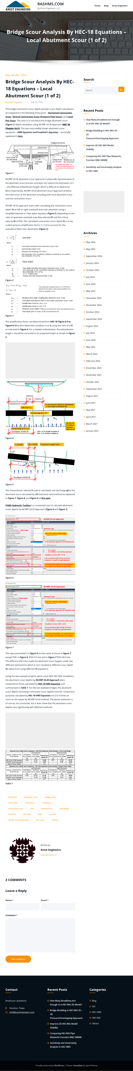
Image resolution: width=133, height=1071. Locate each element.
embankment (46, 808)
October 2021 (92, 382)
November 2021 (94, 375)
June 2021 (91, 402)
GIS (93, 1006)
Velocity (55, 820)
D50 (32, 808)
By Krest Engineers (14, 102)
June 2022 (91, 340)
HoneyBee (77, 1065)
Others (24, 75)
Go (121, 89)
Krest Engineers (120, 5)
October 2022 (92, 312)
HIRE (40, 814)
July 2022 (90, 333)
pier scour (40, 820)
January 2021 (92, 430)
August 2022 (92, 326)
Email (44, 900)
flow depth (64, 808)
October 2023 (92, 270)
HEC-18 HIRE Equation (49, 683)
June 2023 (91, 284)
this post (45, 498)
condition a (30, 803)
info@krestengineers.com (21, 1012)
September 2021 (94, 389)
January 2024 (92, 263)
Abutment (12, 797)
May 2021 (90, 409)
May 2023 (90, 291)
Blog (106, 5)
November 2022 (94, 305)
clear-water (13, 803)
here (20, 136)
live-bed (52, 814)
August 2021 (92, 395)
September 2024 (94, 256)
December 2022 (94, 298)
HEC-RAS (15, 75)
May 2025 (90, 249)
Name (9, 900)
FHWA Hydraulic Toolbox (18, 505)
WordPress (59, 1065)
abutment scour (31, 797)
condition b (47, 803)
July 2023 (90, 277)
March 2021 (92, 423)
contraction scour (15, 808)
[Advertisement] (40, 360)
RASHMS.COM (50, 3)
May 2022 (90, 347)
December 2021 (94, 368)
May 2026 (90, 242)
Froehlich (12, 814)
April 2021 (91, 416)
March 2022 (92, 354)
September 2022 (94, 319)
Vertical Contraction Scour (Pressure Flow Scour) (37, 116)
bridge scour (50, 797)
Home (97, 5)
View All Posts (48, 855)
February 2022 (93, 361)
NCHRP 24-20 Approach (18, 820)
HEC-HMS (96, 1012)
